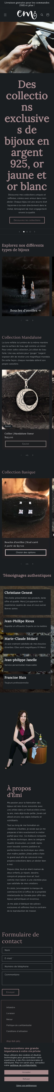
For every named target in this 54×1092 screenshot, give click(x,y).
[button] (5, 15)
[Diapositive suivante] (34, 232)
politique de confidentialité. (23, 1065)
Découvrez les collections (27, 220)
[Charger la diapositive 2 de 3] (27, 231)
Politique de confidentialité (19, 1025)
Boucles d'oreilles (23, 310)
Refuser (26, 1079)
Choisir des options (26, 552)
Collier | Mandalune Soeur (19, 433)
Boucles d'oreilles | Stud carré (21, 542)
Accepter (26, 1072)
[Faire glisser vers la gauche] (21, 320)
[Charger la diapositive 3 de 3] (30, 231)
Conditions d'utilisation (17, 1031)
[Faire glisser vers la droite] (33, 320)
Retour (9, 1019)
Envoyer (10, 992)
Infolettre (10, 1007)
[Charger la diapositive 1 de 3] (23, 231)
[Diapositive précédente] (19, 232)
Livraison (10, 1013)
